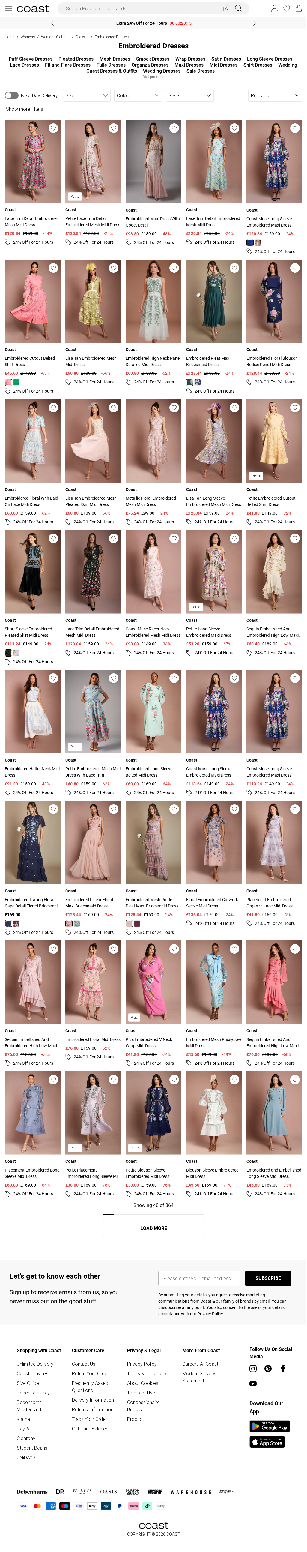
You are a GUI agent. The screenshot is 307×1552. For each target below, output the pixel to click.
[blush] (68, 915)
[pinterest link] (265, 1357)
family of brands (236, 1290)
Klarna (23, 1408)
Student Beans (32, 1437)
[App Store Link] (266, 1423)
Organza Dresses (148, 65)
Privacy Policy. (208, 1303)
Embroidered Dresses (112, 37)
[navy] (195, 379)
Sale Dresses (198, 71)
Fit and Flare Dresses (65, 65)
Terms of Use (140, 1382)
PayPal (24, 1418)
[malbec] (16, 915)
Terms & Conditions (146, 1363)
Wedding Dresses (159, 71)
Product (134, 1408)
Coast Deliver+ (32, 1363)
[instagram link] (250, 1357)
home (9, 37)
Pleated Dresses (73, 59)
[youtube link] (250, 1372)
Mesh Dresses (112, 59)
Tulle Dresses (109, 65)
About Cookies (141, 1372)
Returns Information (91, 1399)
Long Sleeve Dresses (267, 59)
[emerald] (187, 379)
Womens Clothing (55, 37)
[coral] (8, 379)
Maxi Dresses (186, 65)
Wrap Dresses (188, 59)
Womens (28, 37)
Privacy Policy (140, 1353)
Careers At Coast (198, 1353)
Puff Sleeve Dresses (28, 59)
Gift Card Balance (89, 1418)
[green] (16, 379)
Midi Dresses (221, 65)
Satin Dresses (224, 59)
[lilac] (16, 647)
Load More (151, 1217)
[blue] (246, 241)
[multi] (254, 241)
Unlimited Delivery (35, 1353)
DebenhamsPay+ (34, 1382)
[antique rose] (127, 915)
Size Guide (28, 1372)
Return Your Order (89, 1363)
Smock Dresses (150, 59)
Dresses (82, 37)
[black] (8, 647)
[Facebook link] (280, 1357)
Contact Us (82, 1353)
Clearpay (26, 1427)
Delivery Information (92, 1389)
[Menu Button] (8, 8)
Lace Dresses (22, 65)
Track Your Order (88, 1408)
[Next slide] (252, 23)
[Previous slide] (50, 23)
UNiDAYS (26, 1447)
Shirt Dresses (255, 65)
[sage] (76, 915)
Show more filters (24, 109)
